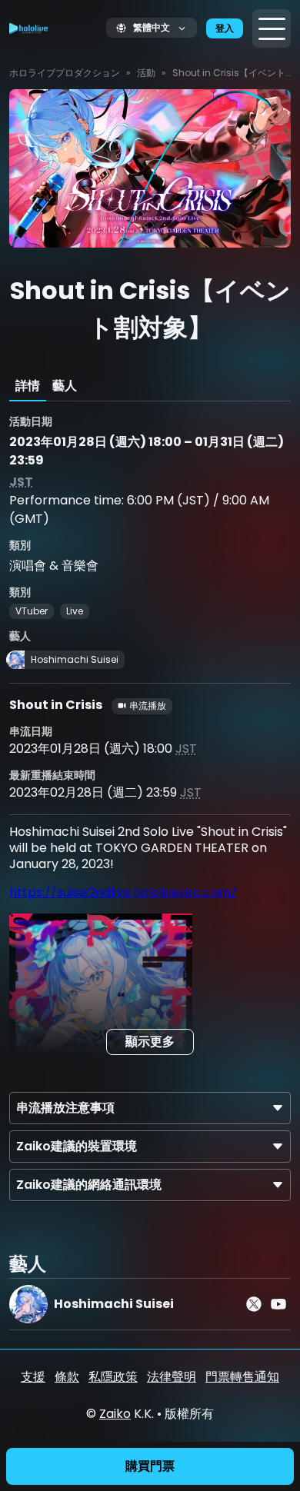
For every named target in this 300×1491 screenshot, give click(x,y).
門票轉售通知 (242, 1377)
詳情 (27, 385)
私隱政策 (113, 1377)
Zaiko (115, 1414)
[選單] (271, 28)
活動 (146, 72)
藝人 (64, 385)
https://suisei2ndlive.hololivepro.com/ (123, 892)
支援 (33, 1377)
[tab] (27, 386)
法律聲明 (171, 1377)
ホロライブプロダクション (64, 72)
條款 (67, 1377)
